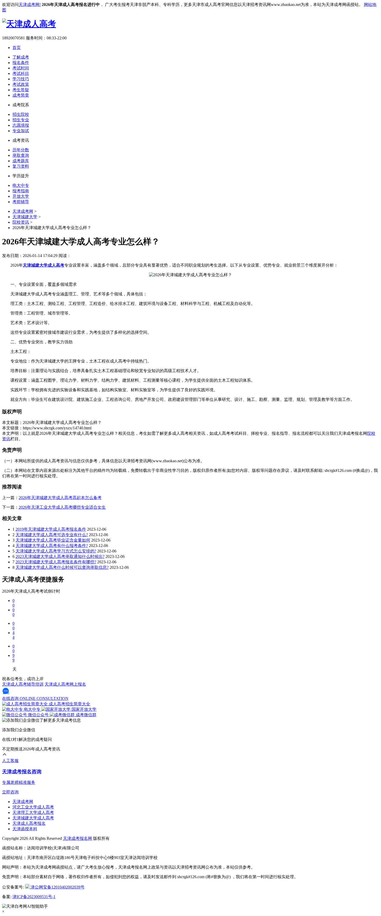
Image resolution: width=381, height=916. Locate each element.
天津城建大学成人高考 (33, 818)
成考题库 (20, 161)
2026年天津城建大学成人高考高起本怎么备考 (60, 497)
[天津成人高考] (29, 24)
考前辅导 (20, 202)
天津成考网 (22, 211)
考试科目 (20, 73)
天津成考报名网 (77, 838)
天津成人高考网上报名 (65, 684)
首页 (16, 47)
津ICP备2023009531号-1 (33, 896)
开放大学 (20, 196)
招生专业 (20, 120)
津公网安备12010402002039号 (57, 887)
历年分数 (20, 150)
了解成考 (20, 57)
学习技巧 (20, 79)
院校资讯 (20, 222)
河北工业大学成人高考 (33, 807)
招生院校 (20, 114)
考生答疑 (20, 90)
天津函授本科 (24, 829)
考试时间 (20, 68)
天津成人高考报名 (29, 823)
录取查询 (20, 155)
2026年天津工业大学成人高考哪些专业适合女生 (62, 507)
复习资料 (20, 166)
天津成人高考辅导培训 (23, 684)
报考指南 (20, 191)
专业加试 (20, 131)
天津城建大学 (24, 217)
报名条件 (20, 62)
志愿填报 (20, 125)
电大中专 (20, 185)
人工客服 (10, 760)
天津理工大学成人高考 (33, 812)
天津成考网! (30, 4)
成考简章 (20, 95)
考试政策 (20, 84)
